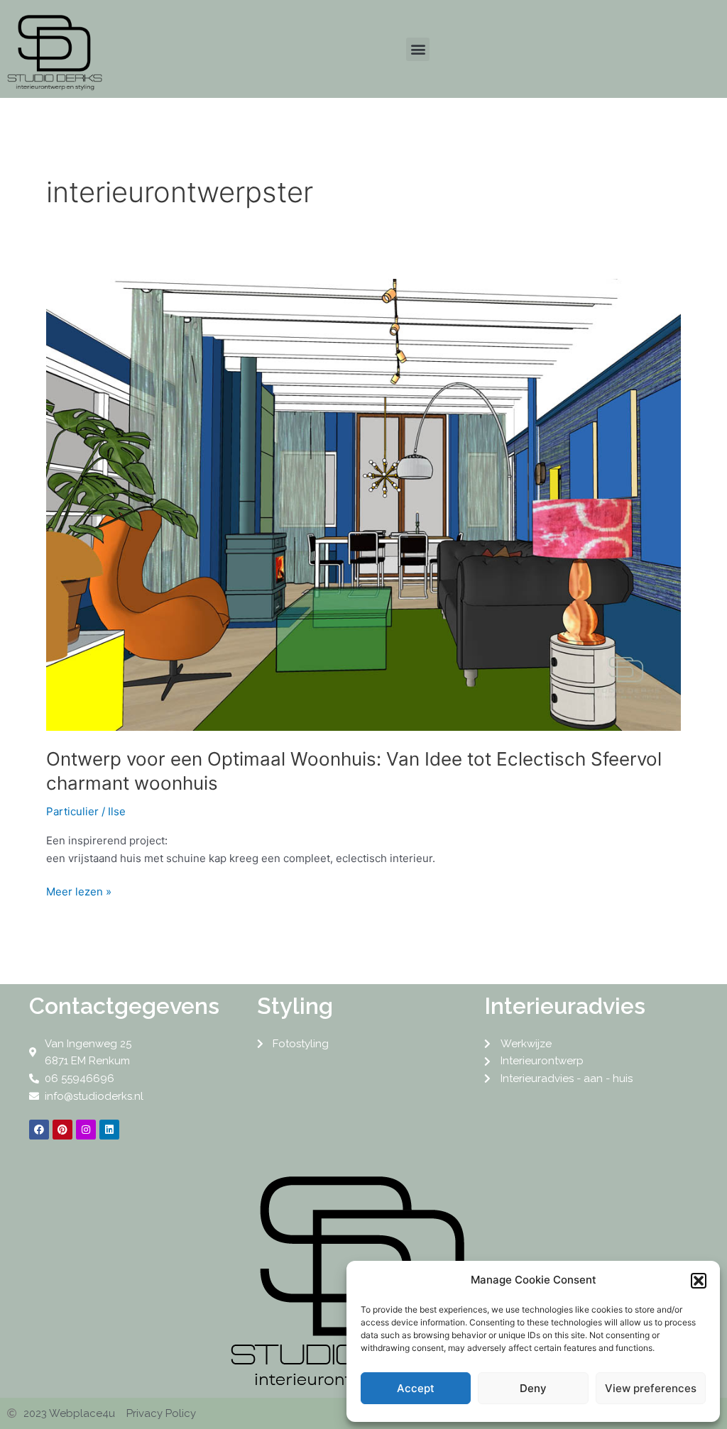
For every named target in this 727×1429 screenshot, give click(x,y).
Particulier (72, 811)
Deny (533, 1388)
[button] (699, 1281)
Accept (415, 1388)
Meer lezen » (78, 890)
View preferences (650, 1388)
